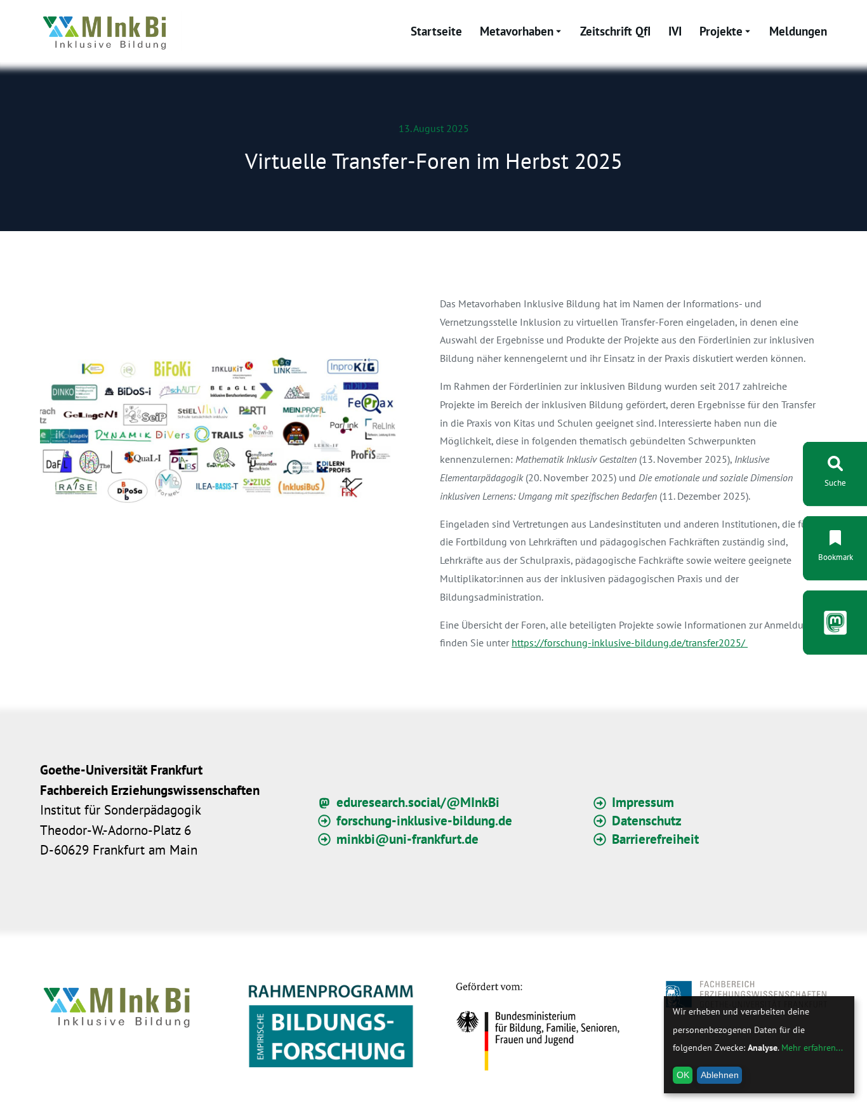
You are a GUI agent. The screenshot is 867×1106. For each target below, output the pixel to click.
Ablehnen (720, 1075)
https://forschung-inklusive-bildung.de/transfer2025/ (630, 642)
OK (683, 1075)
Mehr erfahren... (812, 1047)
